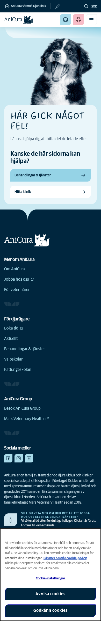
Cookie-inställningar (51, 578)
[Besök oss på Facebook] (8, 458)
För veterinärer (17, 290)
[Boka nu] (65, 19)
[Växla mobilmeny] (91, 19)
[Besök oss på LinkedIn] (29, 458)
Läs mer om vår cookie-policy (65, 558)
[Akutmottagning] (78, 19)
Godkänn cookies (50, 610)
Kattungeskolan (17, 370)
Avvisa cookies (50, 594)
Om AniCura (14, 269)
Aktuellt (11, 338)
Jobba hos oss (16, 279)
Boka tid (11, 328)
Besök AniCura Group (22, 408)
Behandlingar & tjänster (24, 349)
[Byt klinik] (55, 6)
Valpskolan (14, 359)
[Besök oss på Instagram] (19, 458)
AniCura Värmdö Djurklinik (28, 6)
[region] (50, 574)
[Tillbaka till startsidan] (18, 20)
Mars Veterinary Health (24, 419)
